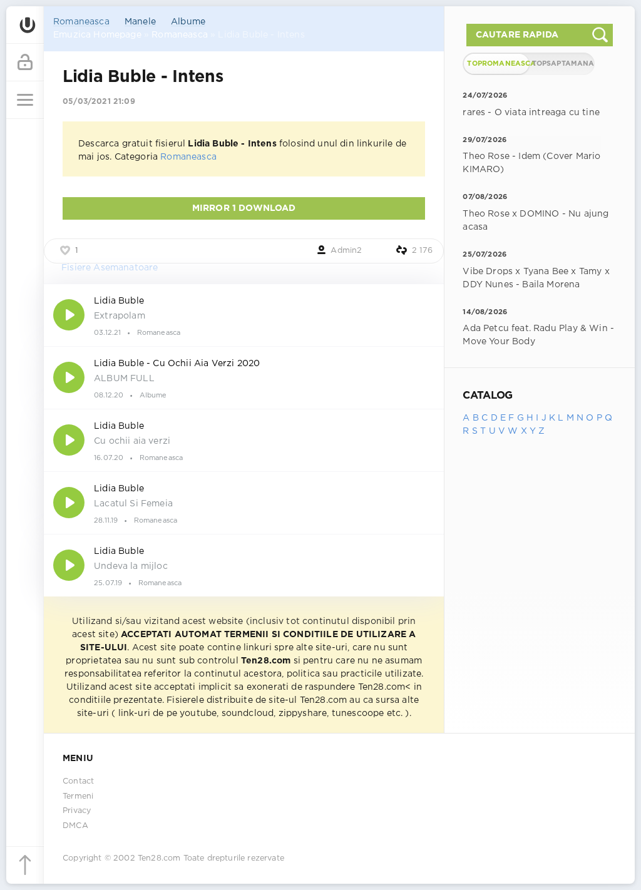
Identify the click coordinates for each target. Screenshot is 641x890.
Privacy (77, 810)
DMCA (75, 825)
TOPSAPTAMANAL (562, 64)
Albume (188, 22)
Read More (244, 315)
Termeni (78, 796)
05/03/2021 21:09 (99, 101)
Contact (78, 781)
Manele (140, 22)
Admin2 (346, 250)
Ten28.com (159, 858)
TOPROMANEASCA (497, 64)
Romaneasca (81, 22)
